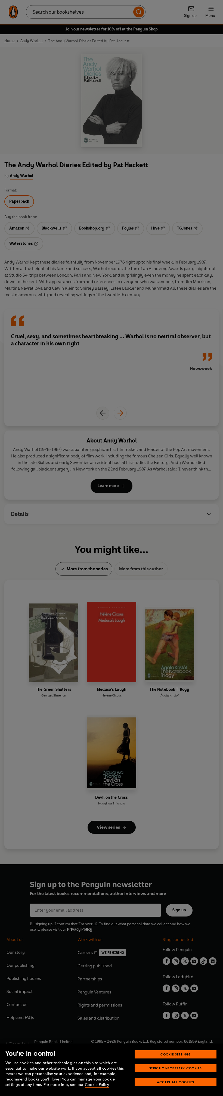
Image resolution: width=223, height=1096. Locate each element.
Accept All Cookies (175, 1082)
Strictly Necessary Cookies (175, 1068)
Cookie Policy (97, 1084)
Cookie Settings (175, 1054)
